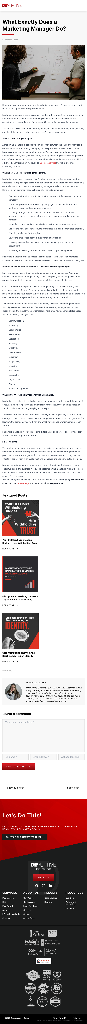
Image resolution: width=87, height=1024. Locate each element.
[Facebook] (36, 885)
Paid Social (7, 906)
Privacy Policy (58, 1018)
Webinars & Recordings (70, 903)
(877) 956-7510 (43, 869)
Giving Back (29, 918)
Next (73, 788)
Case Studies (50, 898)
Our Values (28, 898)
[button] (82, 5)
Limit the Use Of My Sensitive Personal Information (70, 1020)
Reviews (48, 902)
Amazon (6, 910)
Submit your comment (19, 767)
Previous (16, 788)
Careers (27, 910)
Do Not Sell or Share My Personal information (46, 1020)
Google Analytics (48, 163)
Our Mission (29, 902)
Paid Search (8, 898)
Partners (69, 908)
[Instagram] (43, 885)
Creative (6, 918)
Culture (26, 914)
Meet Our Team (30, 906)
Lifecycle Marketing (11, 914)
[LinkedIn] (50, 885)
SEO (4, 902)
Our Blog (69, 898)
